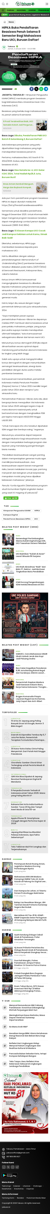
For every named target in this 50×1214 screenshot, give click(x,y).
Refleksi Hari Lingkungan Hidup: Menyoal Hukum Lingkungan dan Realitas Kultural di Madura (25, 1045)
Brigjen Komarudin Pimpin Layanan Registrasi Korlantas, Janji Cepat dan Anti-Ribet (30, 699)
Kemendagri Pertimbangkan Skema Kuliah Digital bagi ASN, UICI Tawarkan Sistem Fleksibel (31, 541)
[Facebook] (31, 89)
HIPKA (37, 510)
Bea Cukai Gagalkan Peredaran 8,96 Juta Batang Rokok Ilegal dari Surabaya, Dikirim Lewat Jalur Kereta (31, 670)
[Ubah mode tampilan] (6, 4)
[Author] (4, 47)
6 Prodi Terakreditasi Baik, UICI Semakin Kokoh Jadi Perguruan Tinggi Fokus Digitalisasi (18, 123)
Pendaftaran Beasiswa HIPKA (16, 519)
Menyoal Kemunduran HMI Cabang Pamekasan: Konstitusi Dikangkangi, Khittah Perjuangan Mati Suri (27, 1007)
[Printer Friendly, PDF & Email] (10, 498)
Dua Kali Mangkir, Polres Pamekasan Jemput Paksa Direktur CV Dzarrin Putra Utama (30, 963)
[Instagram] (13, 1167)
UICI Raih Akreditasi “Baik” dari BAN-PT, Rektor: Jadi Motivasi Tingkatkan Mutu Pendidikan (31, 569)
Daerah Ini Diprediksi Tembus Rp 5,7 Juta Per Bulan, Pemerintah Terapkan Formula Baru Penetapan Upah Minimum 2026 (28, 737)
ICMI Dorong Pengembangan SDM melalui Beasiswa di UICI (30, 583)
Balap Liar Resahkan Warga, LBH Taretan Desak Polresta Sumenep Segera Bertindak (30, 905)
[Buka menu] (46, 5)
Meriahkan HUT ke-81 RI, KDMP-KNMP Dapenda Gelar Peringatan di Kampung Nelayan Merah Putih (30, 917)
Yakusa (11, 46)
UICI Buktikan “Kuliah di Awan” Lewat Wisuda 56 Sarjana (30, 555)
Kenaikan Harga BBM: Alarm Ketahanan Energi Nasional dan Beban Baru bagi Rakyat (28, 1035)
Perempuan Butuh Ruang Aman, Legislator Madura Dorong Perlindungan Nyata (29, 866)
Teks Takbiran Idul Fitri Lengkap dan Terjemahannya (28, 848)
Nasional (21, 10)
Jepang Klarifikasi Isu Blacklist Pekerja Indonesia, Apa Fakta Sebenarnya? (26, 835)
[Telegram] (46, 89)
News (11, 22)
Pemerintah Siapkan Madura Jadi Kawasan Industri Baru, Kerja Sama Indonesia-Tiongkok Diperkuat (31, 684)
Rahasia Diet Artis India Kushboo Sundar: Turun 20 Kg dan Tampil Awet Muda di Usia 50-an (27, 807)
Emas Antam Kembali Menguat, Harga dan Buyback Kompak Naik (18, 186)
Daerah (10, 10)
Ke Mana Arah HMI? (18, 1027)
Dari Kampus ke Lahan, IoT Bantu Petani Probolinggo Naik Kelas (30, 891)
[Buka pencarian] (3, 4)
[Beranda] (3, 10)
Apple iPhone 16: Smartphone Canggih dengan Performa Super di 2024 (28, 821)
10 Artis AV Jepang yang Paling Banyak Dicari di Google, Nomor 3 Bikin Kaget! (27, 723)
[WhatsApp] (41, 89)
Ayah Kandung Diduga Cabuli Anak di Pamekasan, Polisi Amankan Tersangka (28, 937)
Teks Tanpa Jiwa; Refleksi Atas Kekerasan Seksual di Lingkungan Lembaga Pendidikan (25, 1064)
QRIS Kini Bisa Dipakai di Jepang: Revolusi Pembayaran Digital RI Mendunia (27, 779)
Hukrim (32, 10)
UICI (36, 519)
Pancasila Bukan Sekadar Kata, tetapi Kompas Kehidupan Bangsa (27, 1054)
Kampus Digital (10, 515)
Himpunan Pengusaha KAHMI (17, 510)
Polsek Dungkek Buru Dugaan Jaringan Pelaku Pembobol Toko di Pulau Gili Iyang (30, 975)
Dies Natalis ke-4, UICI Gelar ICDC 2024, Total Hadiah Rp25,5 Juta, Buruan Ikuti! (23, 174)
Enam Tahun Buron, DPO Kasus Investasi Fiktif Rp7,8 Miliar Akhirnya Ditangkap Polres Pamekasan (29, 990)
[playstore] (10, 1177)
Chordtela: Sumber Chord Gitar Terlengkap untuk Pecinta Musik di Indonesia (28, 765)
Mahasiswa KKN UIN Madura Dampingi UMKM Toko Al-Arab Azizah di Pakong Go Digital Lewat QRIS (31, 880)
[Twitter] (36, 89)
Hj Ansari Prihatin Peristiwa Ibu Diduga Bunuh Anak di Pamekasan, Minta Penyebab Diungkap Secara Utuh (31, 951)
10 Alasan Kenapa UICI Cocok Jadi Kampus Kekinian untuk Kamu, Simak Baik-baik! (24, 234)
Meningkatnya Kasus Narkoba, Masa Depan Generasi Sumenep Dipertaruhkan (27, 1017)
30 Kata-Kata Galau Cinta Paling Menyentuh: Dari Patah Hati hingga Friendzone (28, 751)
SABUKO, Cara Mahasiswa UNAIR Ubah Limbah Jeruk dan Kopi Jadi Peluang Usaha (31, 656)
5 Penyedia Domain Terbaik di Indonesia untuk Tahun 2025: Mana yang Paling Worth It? (28, 793)
